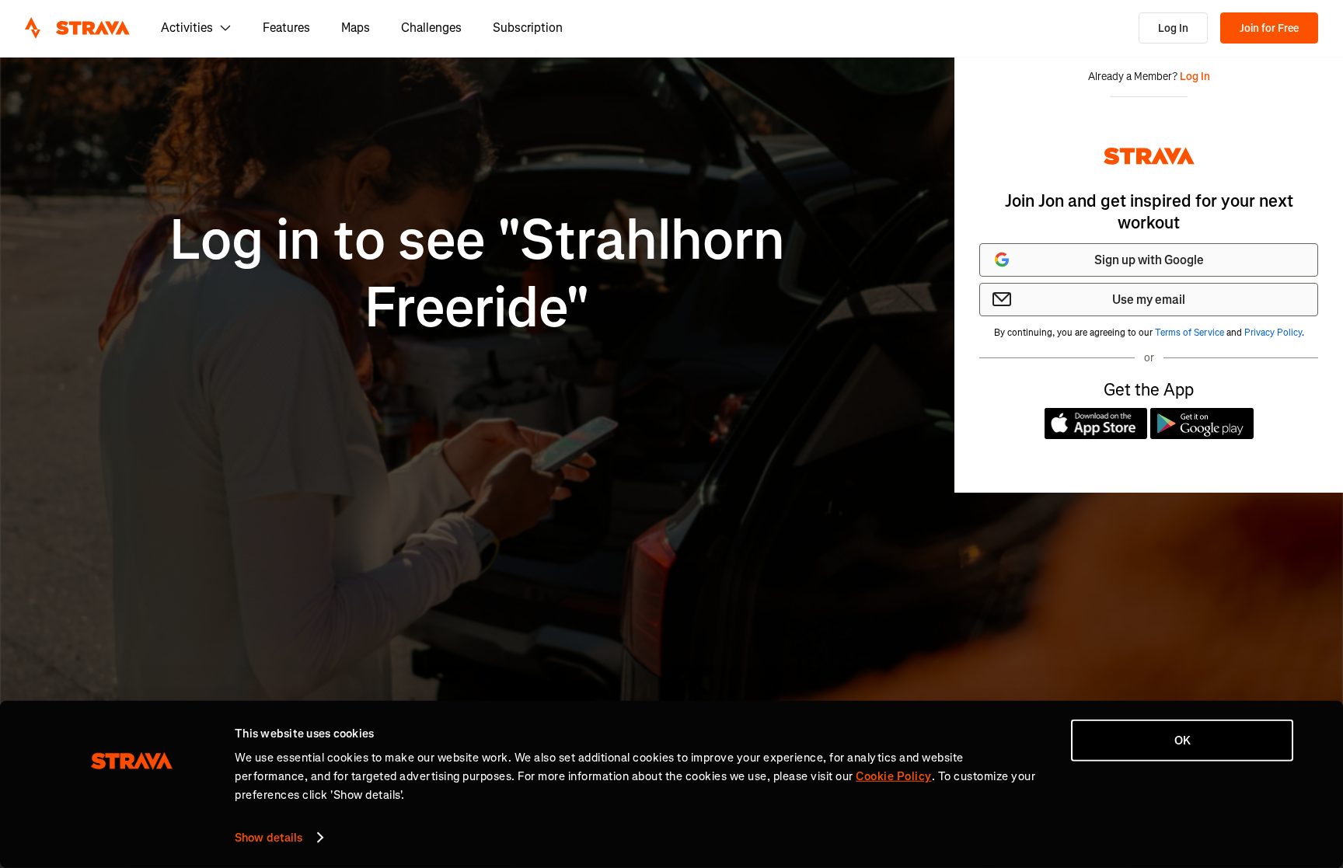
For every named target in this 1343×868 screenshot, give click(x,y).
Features (286, 27)
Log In (1173, 28)
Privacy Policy (1273, 332)
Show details (268, 837)
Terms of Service (1189, 332)
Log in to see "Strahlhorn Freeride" (477, 274)
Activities (187, 27)
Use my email (1148, 299)
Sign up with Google (1149, 260)
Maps (355, 27)
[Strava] (77, 28)
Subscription (528, 27)
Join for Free (1269, 28)
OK (1182, 740)
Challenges (431, 27)
